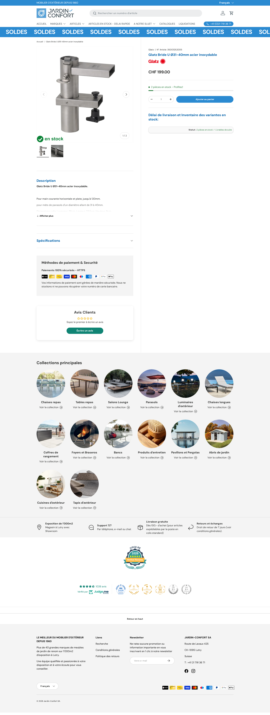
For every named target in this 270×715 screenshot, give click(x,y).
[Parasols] (152, 383)
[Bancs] (118, 434)
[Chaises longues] (219, 383)
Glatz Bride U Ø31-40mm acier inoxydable (64, 42)
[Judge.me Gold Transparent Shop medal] (147, 589)
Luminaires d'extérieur (185, 404)
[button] (231, 13)
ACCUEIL (42, 23)
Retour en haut (135, 618)
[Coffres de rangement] (51, 434)
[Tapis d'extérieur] (84, 484)
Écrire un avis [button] (85, 330)
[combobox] (146, 13)
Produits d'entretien (152, 452)
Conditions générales (108, 650)
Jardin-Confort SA (52, 701)
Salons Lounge (118, 402)
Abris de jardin (219, 452)
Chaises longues (219, 402)
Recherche (102, 643)
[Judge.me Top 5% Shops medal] (173, 589)
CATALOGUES (167, 23)
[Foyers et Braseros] (84, 434)
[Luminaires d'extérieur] (185, 383)
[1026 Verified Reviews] (135, 570)
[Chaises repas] (51, 383)
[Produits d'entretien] (152, 434)
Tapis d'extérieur (84, 503)
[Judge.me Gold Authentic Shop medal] (134, 589)
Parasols (152, 402)
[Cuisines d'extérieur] (51, 484)
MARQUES (56, 23)
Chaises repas (51, 402)
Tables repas (84, 402)
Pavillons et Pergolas (185, 452)
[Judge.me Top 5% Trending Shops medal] (186, 589)
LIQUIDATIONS (187, 23)
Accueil (40, 42)
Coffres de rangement (51, 454)
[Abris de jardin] (219, 434)
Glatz (151, 49)
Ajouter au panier (205, 99)
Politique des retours (107, 656)
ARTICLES (75, 23)
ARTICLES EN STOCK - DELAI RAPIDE (109, 23)
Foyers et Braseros (84, 452)
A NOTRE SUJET (143, 23)
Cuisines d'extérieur (51, 503)
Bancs (118, 452)
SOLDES (33, 32)
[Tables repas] (84, 383)
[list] (85, 94)
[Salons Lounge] (118, 383)
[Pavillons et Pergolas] (185, 434)
